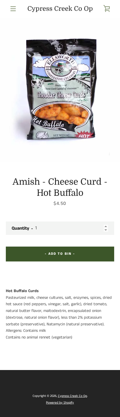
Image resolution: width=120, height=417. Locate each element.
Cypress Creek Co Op (60, 8)
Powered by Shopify (60, 402)
